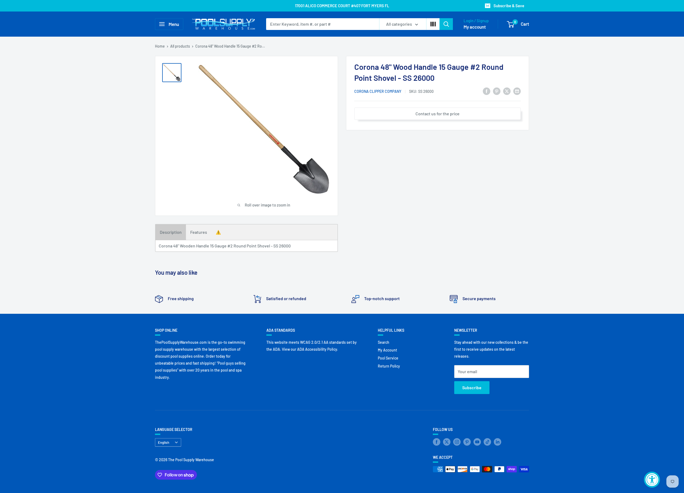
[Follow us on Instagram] (457, 442)
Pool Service (388, 358)
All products (180, 46)
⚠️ (218, 232)
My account (475, 26)
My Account (387, 350)
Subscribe (471, 387)
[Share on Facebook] (486, 91)
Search (383, 342)
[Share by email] (517, 91)
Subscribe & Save (508, 5)
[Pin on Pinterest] (496, 91)
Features (198, 232)
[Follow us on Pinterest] (467, 442)
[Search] (446, 24)
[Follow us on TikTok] (487, 442)
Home (160, 46)
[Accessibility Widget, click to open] (652, 480)
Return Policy (389, 366)
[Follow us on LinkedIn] (497, 442)
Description (171, 232)
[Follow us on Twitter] (446, 442)
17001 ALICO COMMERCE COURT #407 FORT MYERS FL (342, 5)
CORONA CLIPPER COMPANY (377, 91)
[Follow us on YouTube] (477, 442)
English (163, 442)
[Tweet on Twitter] (507, 91)
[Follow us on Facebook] (436, 442)
